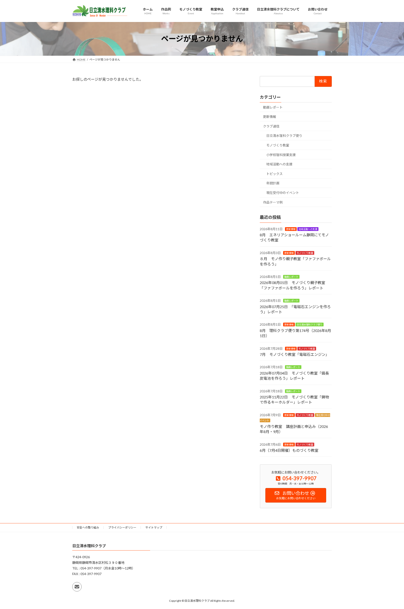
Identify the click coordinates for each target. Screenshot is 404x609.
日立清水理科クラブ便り (284, 136)
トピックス (274, 173)
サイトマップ (153, 527)
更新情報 (269, 117)
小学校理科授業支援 (281, 155)
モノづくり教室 (277, 145)
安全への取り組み (88, 527)
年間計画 (272, 183)
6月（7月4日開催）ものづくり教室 (289, 450)
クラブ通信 (271, 126)
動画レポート (273, 107)
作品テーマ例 (273, 202)
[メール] (77, 587)
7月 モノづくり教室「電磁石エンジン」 (294, 354)
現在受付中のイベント (282, 193)
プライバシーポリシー (122, 527)
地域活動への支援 (279, 164)
